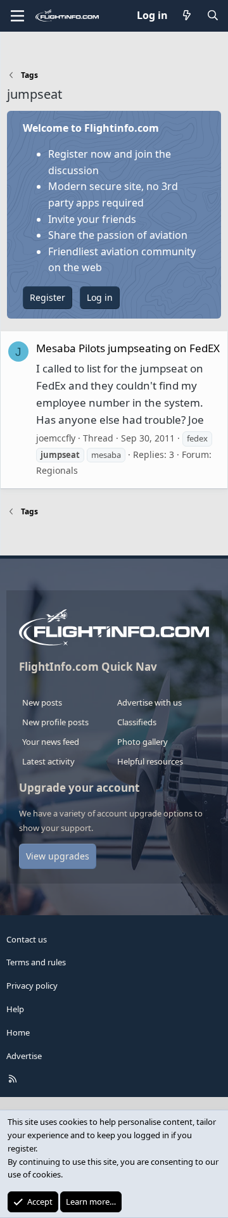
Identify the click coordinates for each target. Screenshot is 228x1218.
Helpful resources (150, 761)
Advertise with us (149, 702)
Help (15, 1009)
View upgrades (57, 856)
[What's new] (187, 16)
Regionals (57, 470)
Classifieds (136, 722)
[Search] (212, 16)
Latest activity (48, 761)
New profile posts (55, 722)
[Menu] (17, 16)
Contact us (26, 939)
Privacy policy (32, 985)
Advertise (24, 1056)
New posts (42, 702)
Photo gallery (142, 741)
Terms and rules (36, 962)
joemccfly (55, 438)
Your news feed (50, 741)
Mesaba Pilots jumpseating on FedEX (128, 348)
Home (18, 1032)
